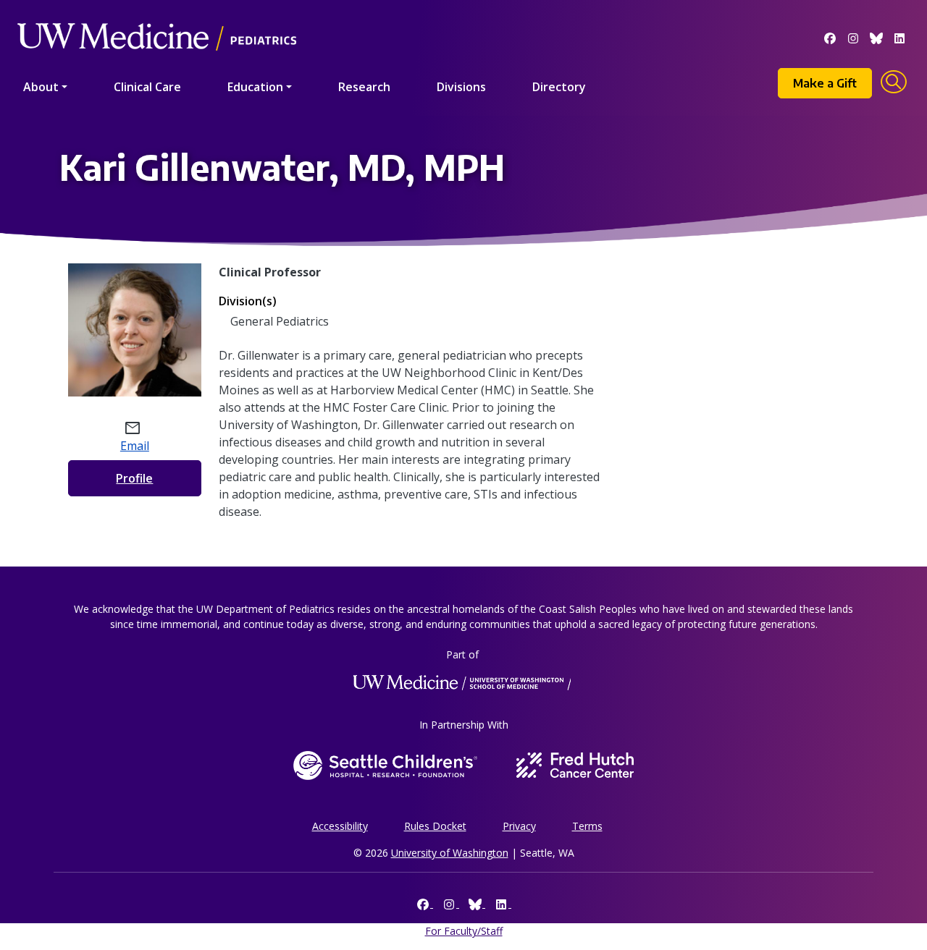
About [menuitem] (41, 87)
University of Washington (449, 853)
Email (134, 446)
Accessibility (340, 826)
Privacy (519, 826)
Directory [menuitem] (559, 87)
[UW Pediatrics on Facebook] (830, 37)
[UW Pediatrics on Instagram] (853, 37)
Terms (587, 826)
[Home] (156, 16)
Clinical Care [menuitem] (147, 87)
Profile (134, 478)
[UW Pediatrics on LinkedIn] (899, 37)
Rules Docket (435, 826)
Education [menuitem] (255, 87)
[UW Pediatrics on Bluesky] (876, 37)
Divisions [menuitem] (461, 87)
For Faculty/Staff (464, 931)
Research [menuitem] (364, 87)
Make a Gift (825, 83)
